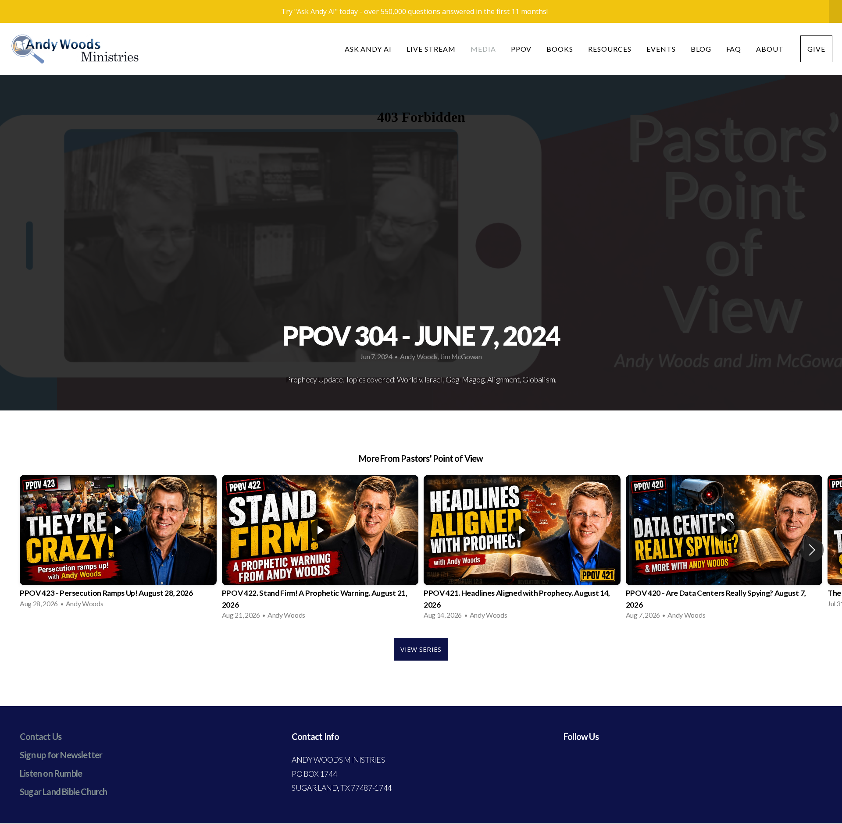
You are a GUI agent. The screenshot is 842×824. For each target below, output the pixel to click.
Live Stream (431, 49)
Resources (610, 49)
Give (816, 49)
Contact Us (40, 736)
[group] (118, 544)
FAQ (734, 49)
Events (661, 49)
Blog (701, 49)
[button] (812, 549)
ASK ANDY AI (368, 49)
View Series (420, 649)
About (770, 49)
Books (559, 49)
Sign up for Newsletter (61, 755)
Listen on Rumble (51, 773)
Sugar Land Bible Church (63, 791)
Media (483, 49)
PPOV (521, 49)
